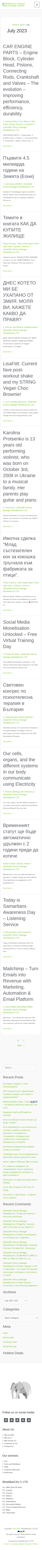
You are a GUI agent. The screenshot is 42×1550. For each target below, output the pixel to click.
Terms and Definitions (12, 1464)
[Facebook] (6, 1420)
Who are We (8, 1435)
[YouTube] (12, 1420)
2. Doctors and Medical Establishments (20, 327)
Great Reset (10, 1513)
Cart (5, 1461)
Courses (9, 1493)
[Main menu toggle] (37, 4)
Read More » (8, 146)
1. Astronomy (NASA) (12, 184)
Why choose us (10, 1441)
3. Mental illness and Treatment (16, 932)
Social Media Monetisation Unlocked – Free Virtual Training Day (20, 634)
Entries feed (8, 1337)
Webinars (9, 1499)
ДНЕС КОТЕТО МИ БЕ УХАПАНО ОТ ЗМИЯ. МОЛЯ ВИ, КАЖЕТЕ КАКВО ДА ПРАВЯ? (19, 301)
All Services (8, 1472)
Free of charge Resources (15, 1507)
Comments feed (10, 1342)
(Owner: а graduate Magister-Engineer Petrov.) (21, 1544)
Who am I (7, 1438)
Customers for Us (10, 1443)
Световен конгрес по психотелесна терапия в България (18, 697)
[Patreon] (29, 1420)
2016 (14, 1529)
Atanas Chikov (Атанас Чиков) (16, 863)
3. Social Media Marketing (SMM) (17, 1007)
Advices (9, 1496)
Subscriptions (11, 1501)
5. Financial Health (11, 654)
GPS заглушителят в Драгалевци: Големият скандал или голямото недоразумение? (18, 1094)
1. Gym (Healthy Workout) (14, 402)
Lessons (9, 1490)
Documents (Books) (13, 1504)
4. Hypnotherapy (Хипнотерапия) (17, 717)
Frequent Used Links (12, 1470)
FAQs (6, 1467)
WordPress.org (9, 1346)
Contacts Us (8, 1446)
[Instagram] (17, 1420)
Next (21, 1045)
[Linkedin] (23, 1420)
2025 (18, 1529)
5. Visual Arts (9, 508)
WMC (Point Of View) (14, 1487)
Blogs (8, 1510)
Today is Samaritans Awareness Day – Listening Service (19, 912)
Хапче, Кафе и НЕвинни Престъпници (20, 1162)
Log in (5, 1333)
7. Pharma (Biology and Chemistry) (18, 792)
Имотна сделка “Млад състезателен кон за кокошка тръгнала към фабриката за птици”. (19, 557)
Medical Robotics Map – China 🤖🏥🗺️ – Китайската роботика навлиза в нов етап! (20, 1105)
